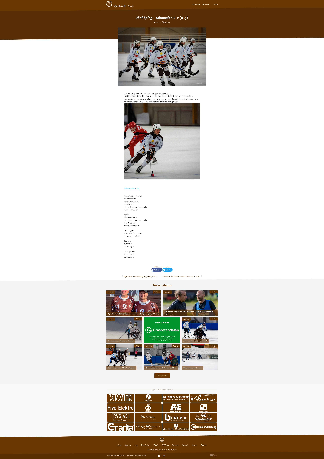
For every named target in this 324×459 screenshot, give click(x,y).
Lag (136, 445)
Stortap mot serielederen (192, 368)
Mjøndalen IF (119, 6)
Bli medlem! (196, 4)
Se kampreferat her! (132, 188)
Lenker (194, 445)
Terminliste (145, 445)
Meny (216, 4)
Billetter (204, 445)
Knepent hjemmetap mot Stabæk (195, 341)
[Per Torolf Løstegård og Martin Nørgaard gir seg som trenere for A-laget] (190, 303)
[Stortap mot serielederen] (200, 357)
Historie (185, 445)
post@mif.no (173, 449)
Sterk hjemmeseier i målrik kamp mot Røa (161, 368)
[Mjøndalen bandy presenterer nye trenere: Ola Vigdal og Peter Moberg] (133, 303)
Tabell (155, 445)
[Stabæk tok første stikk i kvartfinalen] (124, 357)
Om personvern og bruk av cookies (136, 455)
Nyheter (167, 22)
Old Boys (165, 445)
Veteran (175, 445)
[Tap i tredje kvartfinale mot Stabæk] (124, 330)
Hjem (119, 445)
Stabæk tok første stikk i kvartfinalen (121, 368)
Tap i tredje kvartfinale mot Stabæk (120, 341)
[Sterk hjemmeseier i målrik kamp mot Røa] (162, 357)
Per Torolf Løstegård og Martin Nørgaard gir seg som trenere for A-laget (189, 312)
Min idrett (205, 4)
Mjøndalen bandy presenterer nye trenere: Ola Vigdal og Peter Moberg (133, 314)
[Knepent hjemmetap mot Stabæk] (200, 330)
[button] (156, 270)
